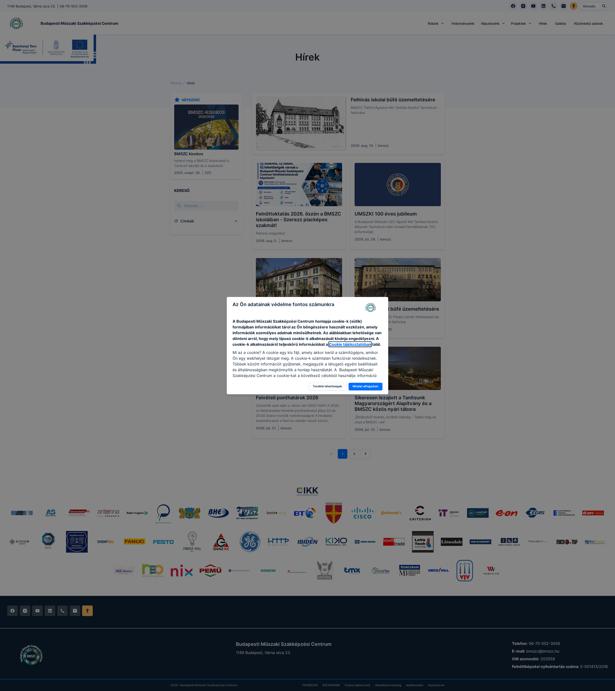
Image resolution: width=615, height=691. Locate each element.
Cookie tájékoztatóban (350, 344)
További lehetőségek (327, 386)
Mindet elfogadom (365, 386)
